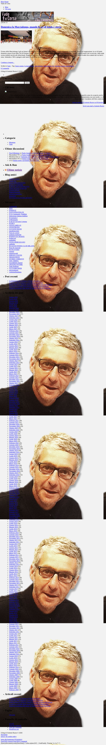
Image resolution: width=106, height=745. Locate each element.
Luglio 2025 (13, 321)
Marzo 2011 (13, 643)
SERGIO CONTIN (15, 255)
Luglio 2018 (13, 478)
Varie (9, 66)
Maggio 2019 (13, 460)
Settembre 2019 (14, 452)
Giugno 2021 (13, 413)
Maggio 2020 (13, 437)
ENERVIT (12, 210)
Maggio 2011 (13, 639)
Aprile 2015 (13, 551)
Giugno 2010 (13, 660)
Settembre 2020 (14, 430)
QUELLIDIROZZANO (17, 242)
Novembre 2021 (14, 404)
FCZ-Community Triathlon (18, 214)
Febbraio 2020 (14, 443)
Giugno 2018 (13, 480)
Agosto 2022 (13, 387)
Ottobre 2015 (13, 540)
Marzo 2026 (13, 306)
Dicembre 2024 (14, 334)
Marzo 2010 (13, 665)
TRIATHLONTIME (16, 264)
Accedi (11, 724)
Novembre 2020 (14, 426)
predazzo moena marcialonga (64, 66)
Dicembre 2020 (14, 424)
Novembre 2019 (14, 449)
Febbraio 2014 (14, 578)
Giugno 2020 (13, 435)
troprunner (12, 196)
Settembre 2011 (14, 632)
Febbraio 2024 (14, 353)
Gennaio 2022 (13, 400)
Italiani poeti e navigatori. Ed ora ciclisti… (36, 159)
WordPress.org (14, 729)
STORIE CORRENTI (16, 259)
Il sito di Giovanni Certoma (18, 221)
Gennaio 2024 (13, 355)
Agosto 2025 (13, 320)
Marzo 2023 (13, 374)
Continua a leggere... (7, 62)
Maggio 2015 (13, 549)
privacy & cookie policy (9, 736)
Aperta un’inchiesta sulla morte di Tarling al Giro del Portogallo (30, 288)
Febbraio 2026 (14, 308)
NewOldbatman (14, 153)
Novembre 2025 (14, 314)
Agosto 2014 (13, 566)
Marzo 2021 (13, 419)
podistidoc (12, 240)
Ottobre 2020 (13, 428)
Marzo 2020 (13, 441)
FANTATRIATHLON (16, 212)
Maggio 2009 (13, 684)
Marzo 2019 (13, 463)
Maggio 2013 (13, 594)
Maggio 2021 (13, 415)
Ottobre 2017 (13, 495)
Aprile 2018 (13, 484)
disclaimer (4, 735)
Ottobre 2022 (13, 383)
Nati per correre (14, 233)
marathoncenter (14, 231)
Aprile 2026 (13, 305)
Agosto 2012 (13, 611)
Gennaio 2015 (13, 557)
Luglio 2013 (13, 591)
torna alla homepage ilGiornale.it (11, 739)
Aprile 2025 (13, 327)
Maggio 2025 (13, 325)
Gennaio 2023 (13, 377)
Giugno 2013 (13, 592)
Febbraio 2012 (14, 622)
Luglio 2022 (13, 389)
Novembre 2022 (14, 381)
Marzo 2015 (13, 553)
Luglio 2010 (13, 658)
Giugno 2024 (13, 346)
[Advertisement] (20, 122)
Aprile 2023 (13, 372)
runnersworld (13, 253)
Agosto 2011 (13, 634)
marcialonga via (49, 66)
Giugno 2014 (13, 570)
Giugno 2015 (13, 548)
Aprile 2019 (13, 462)
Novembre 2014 (14, 561)
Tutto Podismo (14, 266)
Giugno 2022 (13, 391)
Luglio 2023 (13, 366)
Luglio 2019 (13, 456)
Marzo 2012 (13, 621)
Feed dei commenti (15, 727)
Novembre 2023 (14, 359)
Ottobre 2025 (13, 316)
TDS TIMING (14, 261)
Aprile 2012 (13, 619)
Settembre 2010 (14, 654)
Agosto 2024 (13, 342)
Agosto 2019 (13, 454)
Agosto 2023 (13, 364)
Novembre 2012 (14, 606)
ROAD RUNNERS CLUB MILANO (21, 246)
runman (11, 251)
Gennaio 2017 (13, 512)
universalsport (13, 270)
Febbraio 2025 (14, 331)
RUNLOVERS (14, 250)
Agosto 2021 (13, 409)
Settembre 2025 (14, 318)
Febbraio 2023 (14, 376)
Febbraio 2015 (14, 555)
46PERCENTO (14, 179)
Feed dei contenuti (15, 725)
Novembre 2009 (14, 673)
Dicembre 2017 (14, 492)
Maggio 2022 (13, 392)
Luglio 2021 (13, 411)
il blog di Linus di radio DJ (18, 188)
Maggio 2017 (13, 505)
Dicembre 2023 (14, 357)
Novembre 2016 (14, 516)
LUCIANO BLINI (15, 229)
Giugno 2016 (13, 525)
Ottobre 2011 (13, 630)
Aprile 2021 (13, 417)
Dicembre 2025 (14, 312)
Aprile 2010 (13, 664)
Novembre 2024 (14, 336)
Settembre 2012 (14, 609)
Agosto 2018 (13, 477)
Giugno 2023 (13, 368)
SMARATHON (14, 257)
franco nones (19, 66)
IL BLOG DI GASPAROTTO (19, 186)
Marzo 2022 (13, 396)
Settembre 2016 (14, 520)
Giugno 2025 (13, 323)
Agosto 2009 (13, 678)
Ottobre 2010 (13, 652)
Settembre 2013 (14, 587)
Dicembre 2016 (14, 514)
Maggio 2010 (13, 662)
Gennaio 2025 (13, 333)
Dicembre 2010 (14, 649)
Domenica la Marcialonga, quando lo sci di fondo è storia (31, 27)
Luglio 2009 (13, 680)
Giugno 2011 (13, 637)
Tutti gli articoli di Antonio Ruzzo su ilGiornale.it (88, 102)
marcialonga (39, 66)
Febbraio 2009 (14, 690)
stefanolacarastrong (15, 194)
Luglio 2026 (13, 299)
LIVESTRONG (14, 227)
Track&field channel (15, 263)
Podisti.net (12, 238)
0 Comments (5, 68)
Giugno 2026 (13, 301)
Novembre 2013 (14, 583)
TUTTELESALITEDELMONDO (20, 198)
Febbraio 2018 (14, 488)
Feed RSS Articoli (7, 741)
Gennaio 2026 (13, 310)
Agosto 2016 (13, 521)
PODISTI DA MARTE (17, 236)
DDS (11, 208)
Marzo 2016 (13, 531)
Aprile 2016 (13, 529)
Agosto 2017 (13, 499)
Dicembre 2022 (14, 379)
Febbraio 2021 (14, 420)
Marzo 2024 (13, 351)
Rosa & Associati (14, 248)
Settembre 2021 (14, 407)
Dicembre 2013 (14, 581)
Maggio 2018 (13, 482)
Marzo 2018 (13, 486)
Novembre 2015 (14, 538)
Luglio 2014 (13, 568)
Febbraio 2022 (14, 398)
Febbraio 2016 (14, 533)
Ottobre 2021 (13, 406)
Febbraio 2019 (14, 465)
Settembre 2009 (14, 677)
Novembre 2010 (14, 650)
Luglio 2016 (13, 523)
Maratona (12, 142)
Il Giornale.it (13, 218)
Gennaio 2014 (13, 579)
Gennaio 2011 (13, 647)
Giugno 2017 (13, 503)
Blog (6, 7)
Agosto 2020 (13, 432)
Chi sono (8, 9)
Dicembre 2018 (14, 469)
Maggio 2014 (13, 572)
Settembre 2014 (14, 564)
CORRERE (13, 207)
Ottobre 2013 (13, 585)
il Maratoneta (13, 220)
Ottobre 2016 (13, 518)
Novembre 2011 (14, 628)
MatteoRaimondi (14, 192)
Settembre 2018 (14, 475)
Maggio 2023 (13, 370)
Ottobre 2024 (13, 338)
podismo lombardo (15, 235)
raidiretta (12, 244)
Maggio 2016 (13, 527)
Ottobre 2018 (13, 473)
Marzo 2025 (13, 329)
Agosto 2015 (13, 544)
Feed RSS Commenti (20, 741)
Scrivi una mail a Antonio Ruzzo (93, 106)
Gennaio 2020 (13, 445)
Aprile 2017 (13, 506)
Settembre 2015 (14, 542)
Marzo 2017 (13, 508)
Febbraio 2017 (14, 510)
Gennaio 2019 (13, 467)
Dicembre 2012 (14, 604)
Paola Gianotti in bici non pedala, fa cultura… (37, 153)
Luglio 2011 (13, 635)
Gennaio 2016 (13, 535)
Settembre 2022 (14, 385)
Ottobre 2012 (13, 607)
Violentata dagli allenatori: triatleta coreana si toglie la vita (39, 157)
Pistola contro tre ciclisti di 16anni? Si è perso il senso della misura (30, 285)
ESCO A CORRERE (16, 185)
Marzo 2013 (13, 598)
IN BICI (12, 223)
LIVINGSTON (14, 190)
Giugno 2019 (13, 458)
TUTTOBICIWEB (15, 268)
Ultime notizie (14, 169)
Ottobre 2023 (13, 361)
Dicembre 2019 (14, 447)
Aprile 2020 (13, 439)
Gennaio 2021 (13, 422)
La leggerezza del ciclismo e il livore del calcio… (25, 281)
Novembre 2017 (14, 493)
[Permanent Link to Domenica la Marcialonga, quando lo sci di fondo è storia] (16, 48)
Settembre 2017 (14, 497)
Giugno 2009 (13, 682)
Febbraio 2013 (14, 600)
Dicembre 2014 (14, 559)
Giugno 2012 (13, 615)
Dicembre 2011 (14, 626)
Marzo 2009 (13, 688)
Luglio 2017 (13, 501)
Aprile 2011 (13, 641)
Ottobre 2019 (13, 450)
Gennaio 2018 (13, 490)
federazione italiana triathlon (18, 216)
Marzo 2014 (13, 576)
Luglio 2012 (13, 613)
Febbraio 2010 (14, 667)
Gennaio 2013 (13, 602)
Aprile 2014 (13, 574)
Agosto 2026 (13, 297)
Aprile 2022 (13, 394)
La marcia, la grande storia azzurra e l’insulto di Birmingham (29, 286)
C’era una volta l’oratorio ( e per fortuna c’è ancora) (26, 283)
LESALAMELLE (15, 225)
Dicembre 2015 (14, 536)
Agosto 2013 (13, 589)
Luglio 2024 (13, 344)
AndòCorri (12, 181)
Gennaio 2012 (13, 624)
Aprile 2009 (13, 686)
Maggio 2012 (13, 617)
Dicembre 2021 (14, 402)
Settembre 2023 (14, 363)
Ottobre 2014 (13, 563)
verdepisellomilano (15, 272)
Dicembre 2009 (14, 671)
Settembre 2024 (14, 340)
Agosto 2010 (13, 656)
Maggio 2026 (13, 303)
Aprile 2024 (13, 349)
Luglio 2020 (13, 434)
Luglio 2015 (13, 546)
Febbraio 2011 (14, 645)
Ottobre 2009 (13, 675)
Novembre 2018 (14, 471)
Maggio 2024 (13, 348)
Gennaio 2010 (13, 669)
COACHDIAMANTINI (17, 183)
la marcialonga (29, 66)
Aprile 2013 (13, 596)
